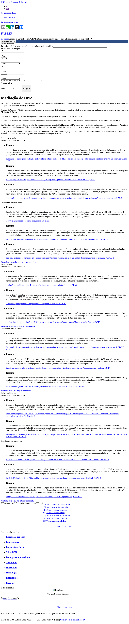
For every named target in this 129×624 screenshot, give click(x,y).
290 (44, 521)
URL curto (5, 2)
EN (7, 9)
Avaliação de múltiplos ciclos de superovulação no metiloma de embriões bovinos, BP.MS (41, 285)
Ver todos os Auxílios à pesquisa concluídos (18, 262)
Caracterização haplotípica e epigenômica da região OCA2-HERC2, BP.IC (36, 304)
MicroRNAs (12, 552)
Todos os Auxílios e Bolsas (56, 521)
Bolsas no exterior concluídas (56, 518)
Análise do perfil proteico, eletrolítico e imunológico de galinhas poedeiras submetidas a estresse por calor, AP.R (50, 179)
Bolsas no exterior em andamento (58, 515)
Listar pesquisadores (10, 599)
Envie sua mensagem (9, 22)
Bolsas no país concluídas (55, 513)
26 (45, 518)
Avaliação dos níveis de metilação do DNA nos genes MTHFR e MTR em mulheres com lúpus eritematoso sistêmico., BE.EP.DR (57, 459)
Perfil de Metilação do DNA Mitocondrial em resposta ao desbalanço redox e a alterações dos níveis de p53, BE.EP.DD (53, 478)
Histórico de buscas (18, 2)
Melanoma (11, 562)
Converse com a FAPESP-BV (73, 620)
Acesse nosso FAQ (8, 13)
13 (45, 510)
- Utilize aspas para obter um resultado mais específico (27, 46)
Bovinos (10, 583)
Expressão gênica (15, 547)
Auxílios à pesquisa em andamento (58, 504)
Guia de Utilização (8, 17)
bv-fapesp (5, 39)
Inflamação (12, 577)
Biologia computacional (18, 557)
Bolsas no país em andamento (56, 510)
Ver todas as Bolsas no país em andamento (18, 326)
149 (44, 513)
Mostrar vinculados (64, 526)
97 (45, 507)
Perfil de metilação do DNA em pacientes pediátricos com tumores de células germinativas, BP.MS (45, 386)
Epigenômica (13, 542)
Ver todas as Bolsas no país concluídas (16, 391)
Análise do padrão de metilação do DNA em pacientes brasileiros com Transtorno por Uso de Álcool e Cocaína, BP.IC (53, 322)
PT (7, 6)
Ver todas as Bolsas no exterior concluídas (17, 501)
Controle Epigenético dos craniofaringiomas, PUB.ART (28, 221)
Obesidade (11, 567)
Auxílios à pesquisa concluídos (57, 507)
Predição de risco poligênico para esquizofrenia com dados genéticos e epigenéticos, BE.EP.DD (44, 496)
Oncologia (11, 572)
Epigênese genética (15, 537)
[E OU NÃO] (4, 51)
